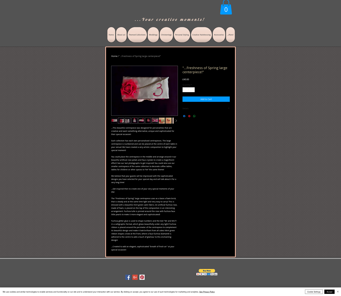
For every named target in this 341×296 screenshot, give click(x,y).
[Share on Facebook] (184, 116)
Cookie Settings (313, 291)
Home (114, 56)
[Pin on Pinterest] (189, 116)
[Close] (337, 292)
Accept (329, 291)
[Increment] (192, 89)
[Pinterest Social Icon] (142, 277)
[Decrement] (184, 89)
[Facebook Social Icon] (128, 277)
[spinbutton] (188, 89)
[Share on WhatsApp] (194, 116)
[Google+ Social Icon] (135, 277)
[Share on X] (199, 116)
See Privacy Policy (207, 291)
